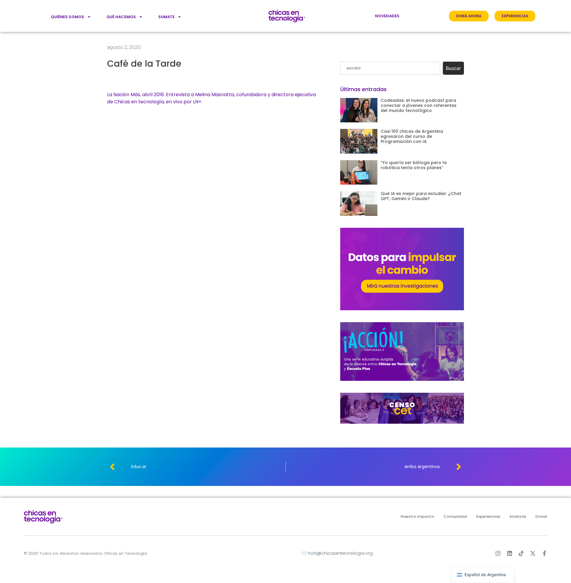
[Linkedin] (509, 553)
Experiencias (488, 516)
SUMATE (166, 17)
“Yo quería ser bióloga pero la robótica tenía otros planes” (414, 165)
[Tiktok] (521, 553)
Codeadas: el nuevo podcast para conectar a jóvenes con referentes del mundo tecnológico (419, 105)
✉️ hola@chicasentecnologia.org (337, 553)
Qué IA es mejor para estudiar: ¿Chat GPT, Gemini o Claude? (421, 196)
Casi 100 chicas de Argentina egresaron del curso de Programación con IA (412, 136)
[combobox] (390, 68)
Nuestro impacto (417, 516)
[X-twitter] (533, 553)
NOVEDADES (387, 16)
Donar (541, 516)
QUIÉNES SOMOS (67, 17)
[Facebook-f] (544, 553)
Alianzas (517, 516)
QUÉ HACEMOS (121, 17)
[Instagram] (498, 553)
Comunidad (455, 516)
